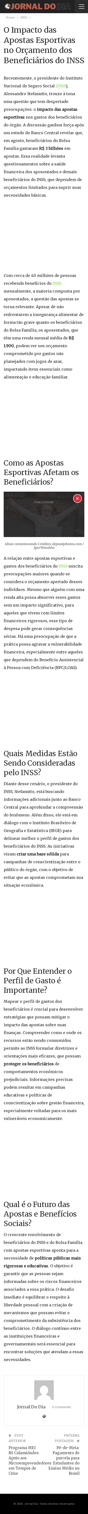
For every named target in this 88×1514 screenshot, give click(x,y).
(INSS (61, 85)
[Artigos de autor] (44, 1390)
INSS (57, 283)
